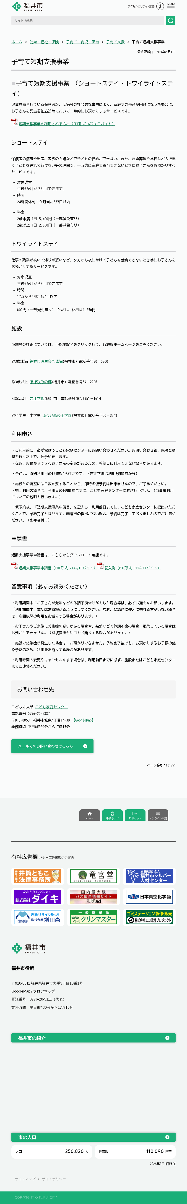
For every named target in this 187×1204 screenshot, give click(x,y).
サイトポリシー (54, 1179)
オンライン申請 (158, 818)
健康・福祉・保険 (44, 42)
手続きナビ (112, 818)
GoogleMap (20, 991)
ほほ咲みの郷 (41, 382)
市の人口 (27, 1137)
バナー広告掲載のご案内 (56, 857)
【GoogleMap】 (83, 720)
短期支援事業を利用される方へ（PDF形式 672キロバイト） (67, 124)
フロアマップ (44, 991)
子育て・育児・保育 (82, 42)
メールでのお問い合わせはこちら (45, 746)
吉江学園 (37, 398)
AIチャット (135, 818)
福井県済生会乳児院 (46, 361)
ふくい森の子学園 (57, 415)
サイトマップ (25, 1179)
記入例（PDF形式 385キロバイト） (132, 568)
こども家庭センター (51, 707)
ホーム (16, 42)
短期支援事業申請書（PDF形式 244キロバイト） (58, 568)
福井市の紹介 (32, 1037)
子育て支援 (115, 42)
